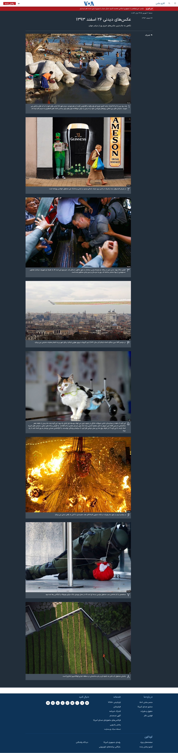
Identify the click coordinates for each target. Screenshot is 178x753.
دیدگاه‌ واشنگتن (82, 742)
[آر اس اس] (58, 703)
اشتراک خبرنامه (115, 711)
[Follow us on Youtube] (72, 703)
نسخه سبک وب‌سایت (112, 729)
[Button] (149, 36)
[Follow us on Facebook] (87, 703)
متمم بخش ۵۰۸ (146, 702)
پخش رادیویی (115, 724)
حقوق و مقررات (146, 711)
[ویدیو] (19, 3)
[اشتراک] (48, 703)
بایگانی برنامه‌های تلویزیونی (109, 747)
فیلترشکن (117, 706)
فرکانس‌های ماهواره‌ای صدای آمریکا (107, 720)
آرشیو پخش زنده (146, 747)
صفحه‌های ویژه (146, 742)
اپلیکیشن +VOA (114, 702)
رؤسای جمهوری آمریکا (112, 742)
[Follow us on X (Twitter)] (77, 703)
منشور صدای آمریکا (145, 706)
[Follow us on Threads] (63, 703)
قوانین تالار (148, 715)
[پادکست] (53, 703)
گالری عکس (160, 3)
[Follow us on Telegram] (82, 703)
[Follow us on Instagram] (67, 703)
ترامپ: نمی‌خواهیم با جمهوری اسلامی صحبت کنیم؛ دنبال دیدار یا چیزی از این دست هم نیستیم (112, 8)
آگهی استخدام (115, 715)
